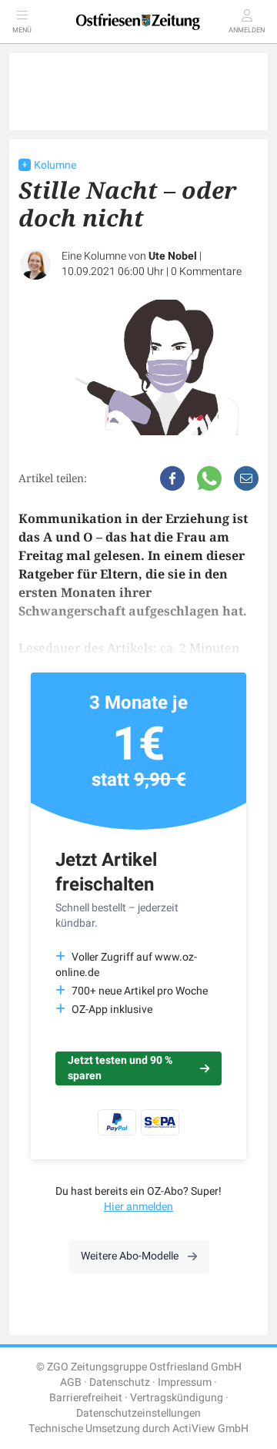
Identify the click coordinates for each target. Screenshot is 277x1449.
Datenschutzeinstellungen (138, 1413)
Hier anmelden (138, 1207)
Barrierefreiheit (85, 1398)
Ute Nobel (173, 256)
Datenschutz (119, 1382)
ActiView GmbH (210, 1428)
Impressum (185, 1382)
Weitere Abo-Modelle (130, 1256)
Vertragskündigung (176, 1398)
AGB (71, 1382)
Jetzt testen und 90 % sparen (120, 1068)
